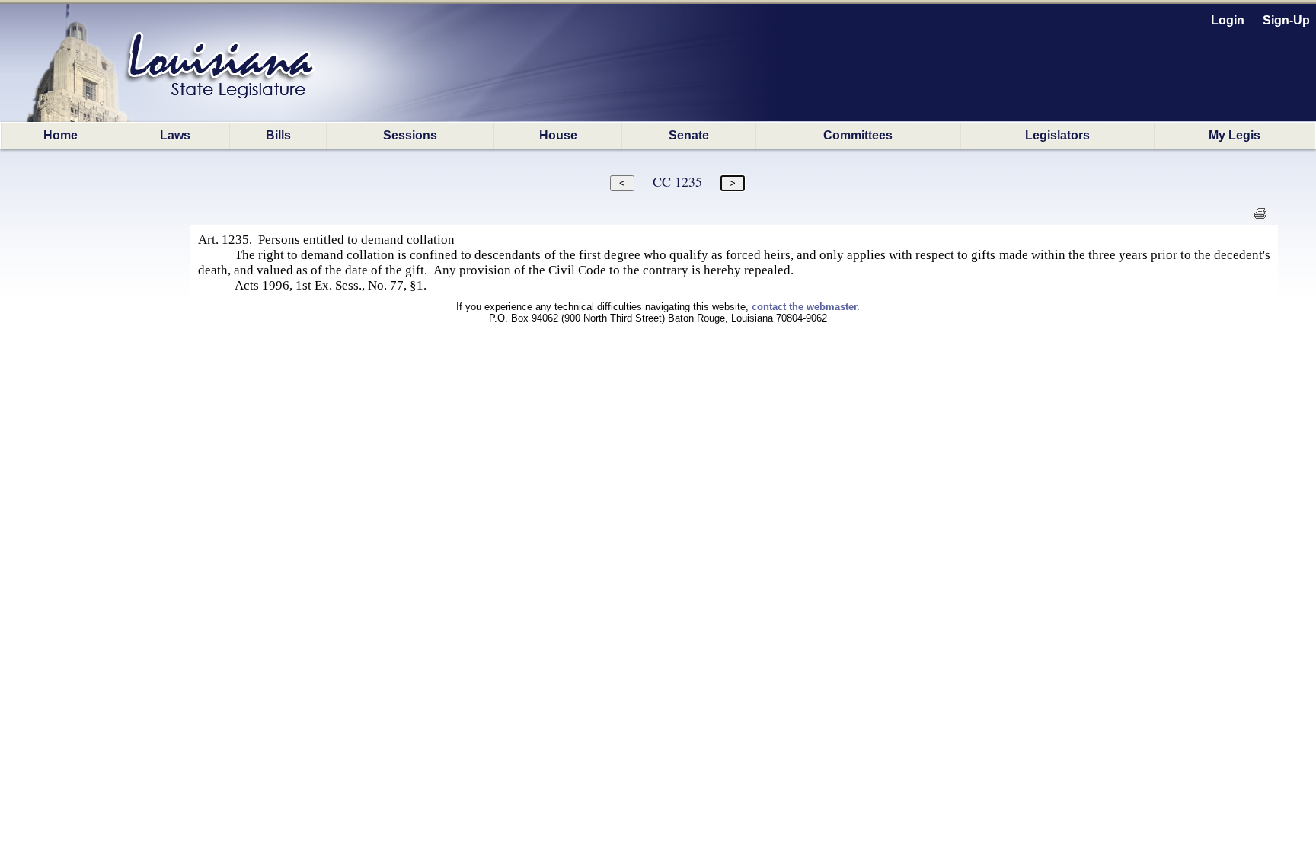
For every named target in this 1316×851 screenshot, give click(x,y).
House (558, 135)
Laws (175, 135)
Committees (858, 135)
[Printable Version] (1260, 217)
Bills (278, 135)
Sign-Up (1286, 20)
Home (60, 135)
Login (1227, 20)
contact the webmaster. (806, 306)
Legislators (1057, 135)
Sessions (410, 135)
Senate (689, 135)
